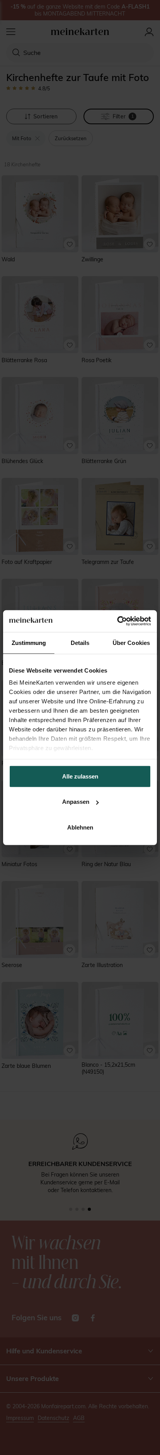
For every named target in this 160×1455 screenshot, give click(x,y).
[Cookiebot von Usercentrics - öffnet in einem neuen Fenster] (117, 621)
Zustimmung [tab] (29, 642)
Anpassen (75, 801)
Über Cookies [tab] (131, 642)
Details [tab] (80, 642)
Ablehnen (80, 827)
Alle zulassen (80, 776)
